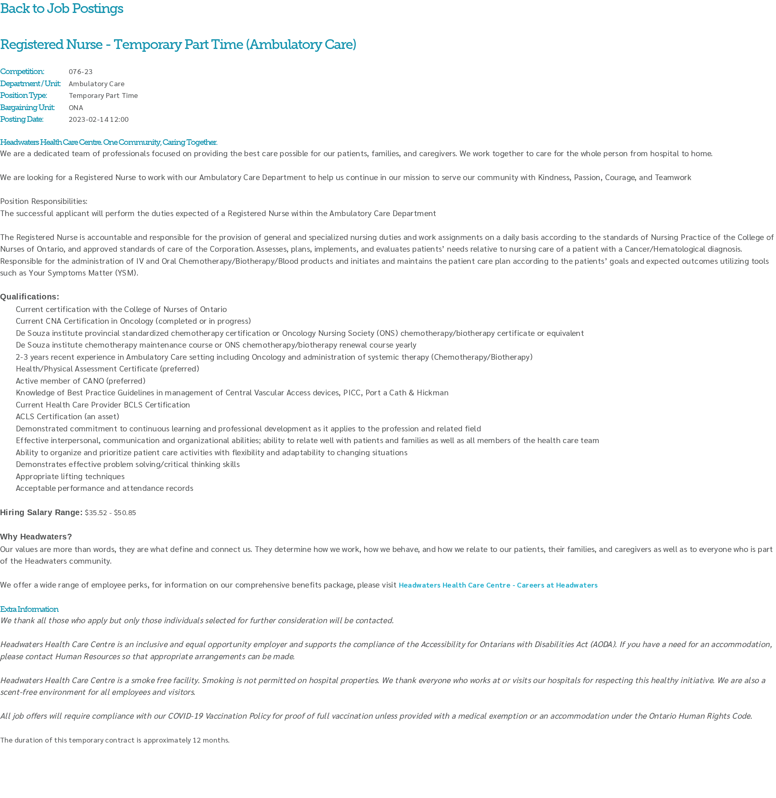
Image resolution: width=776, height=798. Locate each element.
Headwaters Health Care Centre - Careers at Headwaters (498, 584)
